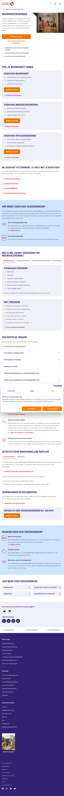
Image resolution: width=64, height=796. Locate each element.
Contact (4, 707)
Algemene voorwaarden (8, 775)
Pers (3, 720)
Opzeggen (5, 778)
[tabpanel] (32, 300)
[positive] (4, 611)
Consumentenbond (9, 456)
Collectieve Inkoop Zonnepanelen (12, 657)
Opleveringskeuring (8, 643)
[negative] (9, 611)
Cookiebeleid (5, 766)
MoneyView (20, 456)
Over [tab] (52, 391)
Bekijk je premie (16, 37)
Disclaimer (5, 769)
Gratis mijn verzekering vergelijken (16, 42)
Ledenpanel (5, 723)
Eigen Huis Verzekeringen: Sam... (13, 10)
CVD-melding (5, 772)
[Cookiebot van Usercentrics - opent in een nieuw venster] (55, 386)
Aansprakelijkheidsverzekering (41, 260)
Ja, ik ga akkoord (52, 408)
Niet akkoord (31, 408)
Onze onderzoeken (8, 685)
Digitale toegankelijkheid (9, 727)
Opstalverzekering (8, 260)
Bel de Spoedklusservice (9, 660)
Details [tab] (32, 391)
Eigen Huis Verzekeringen (9, 663)
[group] (8, 744)
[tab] (9, 260)
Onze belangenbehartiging (10, 682)
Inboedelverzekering (23, 260)
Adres (3, 782)
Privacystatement (6, 763)
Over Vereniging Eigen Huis (10, 675)
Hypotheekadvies (7, 650)
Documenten (8, 587)
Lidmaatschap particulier (9, 688)
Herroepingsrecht (6, 785)
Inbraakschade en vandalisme (44, 594)
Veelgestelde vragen (8, 710)
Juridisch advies (7, 653)
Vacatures (5, 695)
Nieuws (4, 717)
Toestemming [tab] (11, 391)
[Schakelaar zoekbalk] (51, 4)
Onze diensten (6, 678)
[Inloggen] (55, 4)
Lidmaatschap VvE (7, 692)
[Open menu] (60, 4)
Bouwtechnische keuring (9, 647)
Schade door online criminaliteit (45, 587)
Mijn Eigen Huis (6, 713)
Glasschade (8, 594)
